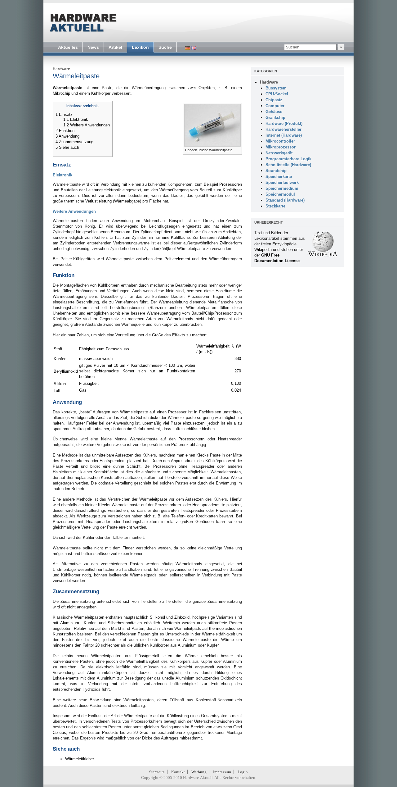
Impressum (222, 772)
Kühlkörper (100, 93)
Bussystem (276, 88)
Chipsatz (273, 100)
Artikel (115, 47)
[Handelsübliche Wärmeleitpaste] (212, 145)
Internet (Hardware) (283, 135)
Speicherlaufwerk (282, 182)
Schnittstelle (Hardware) (288, 164)
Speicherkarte (278, 176)
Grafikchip (275, 117)
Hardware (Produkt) (283, 123)
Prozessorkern (191, 439)
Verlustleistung (98, 201)
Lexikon (140, 47)
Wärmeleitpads (180, 318)
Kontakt (178, 772)
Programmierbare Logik (288, 159)
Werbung (199, 772)
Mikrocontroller (280, 141)
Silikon (60, 383)
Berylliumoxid (66, 371)
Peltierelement (177, 259)
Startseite (157, 772)
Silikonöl (157, 617)
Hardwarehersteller (283, 129)
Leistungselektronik (103, 190)
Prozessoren (230, 184)
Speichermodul (280, 194)
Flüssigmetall (147, 655)
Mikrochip (61, 93)
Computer (274, 105)
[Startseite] (82, 23)
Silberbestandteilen (125, 623)
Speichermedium (281, 188)
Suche (165, 47)
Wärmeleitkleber (79, 759)
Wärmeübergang (174, 190)
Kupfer (59, 359)
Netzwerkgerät (278, 153)
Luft (57, 390)
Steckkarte (275, 206)
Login (243, 772)
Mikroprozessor (280, 147)
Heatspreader (230, 439)
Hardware (61, 69)
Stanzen (156, 307)
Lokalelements (66, 678)
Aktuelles (68, 47)
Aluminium (69, 623)
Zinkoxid (182, 617)
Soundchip (276, 170)
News (93, 47)
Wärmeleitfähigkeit (213, 346)
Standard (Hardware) (285, 200)
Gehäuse (273, 111)
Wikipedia (263, 249)
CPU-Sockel (276, 94)
